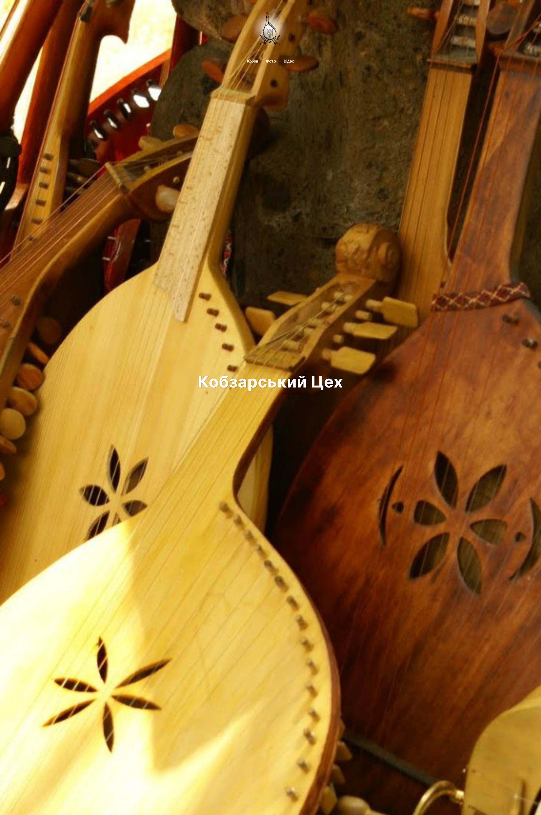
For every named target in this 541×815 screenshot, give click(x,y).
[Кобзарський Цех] (270, 29)
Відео (289, 61)
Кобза (252, 61)
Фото (271, 61)
